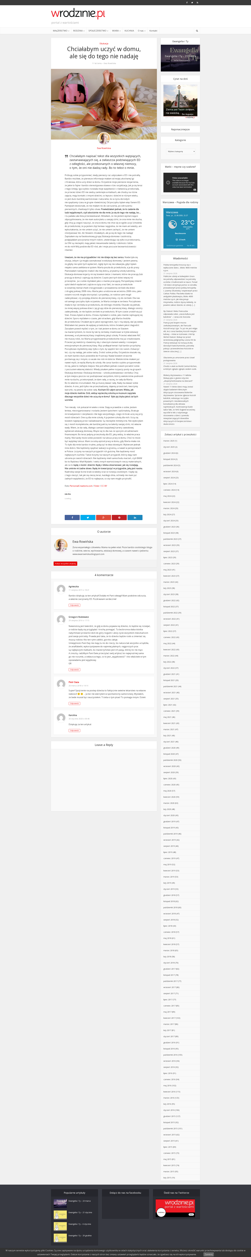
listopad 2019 (169, 827)
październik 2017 (170, 981)
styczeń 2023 (169, 594)
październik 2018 (170, 907)
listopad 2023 (169, 533)
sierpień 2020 (169, 772)
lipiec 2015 (167, 1147)
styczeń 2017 (169, 1036)
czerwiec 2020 (169, 784)
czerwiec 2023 (169, 563)
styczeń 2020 (169, 815)
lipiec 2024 (167, 483)
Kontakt (153, 30)
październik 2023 (170, 539)
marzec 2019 (168, 876)
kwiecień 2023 (169, 576)
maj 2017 (167, 1012)
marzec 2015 (168, 1171)
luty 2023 (167, 588)
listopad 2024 (169, 459)
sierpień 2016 (169, 1067)
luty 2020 (167, 809)
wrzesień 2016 (169, 1061)
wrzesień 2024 (169, 471)
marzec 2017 (168, 1024)
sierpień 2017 (169, 993)
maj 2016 (167, 1085)
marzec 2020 (168, 803)
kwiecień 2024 (169, 502)
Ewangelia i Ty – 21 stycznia (80, 1212)
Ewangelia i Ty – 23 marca (180, 56)
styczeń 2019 (169, 889)
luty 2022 (167, 662)
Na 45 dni (190, 245)
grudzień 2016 (169, 1042)
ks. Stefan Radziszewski (180, 60)
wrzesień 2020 (169, 766)
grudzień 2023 (169, 526)
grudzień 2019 (169, 821)
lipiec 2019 (167, 852)
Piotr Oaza (74, 682)
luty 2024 (167, 514)
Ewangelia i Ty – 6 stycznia (80, 1224)
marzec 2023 (168, 582)
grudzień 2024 (169, 453)
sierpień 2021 (169, 698)
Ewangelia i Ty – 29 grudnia (80, 1235)
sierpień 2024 (169, 477)
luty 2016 (167, 1104)
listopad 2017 (169, 975)
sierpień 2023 (169, 551)
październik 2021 (170, 686)
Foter (96, 485)
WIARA (115, 30)
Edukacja (104, 43)
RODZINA (78, 30)
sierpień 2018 (169, 919)
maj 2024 (167, 496)
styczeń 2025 (169, 447)
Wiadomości (180, 258)
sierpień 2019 (169, 846)
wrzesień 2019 (169, 840)
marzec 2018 (168, 950)
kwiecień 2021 (169, 723)
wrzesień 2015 (169, 1134)
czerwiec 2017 (169, 1005)
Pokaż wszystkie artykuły (65, 563)
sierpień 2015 (169, 1141)
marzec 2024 (168, 508)
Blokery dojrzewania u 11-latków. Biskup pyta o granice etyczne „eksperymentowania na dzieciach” (178, 378)
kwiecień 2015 (169, 1165)
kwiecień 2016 (169, 1091)
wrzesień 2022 (169, 619)
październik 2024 (170, 465)
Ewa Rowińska (110, 63)
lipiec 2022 (167, 631)
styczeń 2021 (169, 741)
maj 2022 (167, 643)
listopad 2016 (169, 1048)
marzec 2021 (168, 729)
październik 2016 (170, 1055)
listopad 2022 (169, 606)
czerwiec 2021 (169, 711)
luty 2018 (167, 956)
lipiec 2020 (167, 778)
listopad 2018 (169, 901)
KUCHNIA (129, 30)
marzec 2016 (168, 1098)
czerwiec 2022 (169, 637)
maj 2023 (167, 569)
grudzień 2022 (169, 600)
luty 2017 (167, 1030)
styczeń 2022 (169, 668)
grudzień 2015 (169, 1116)
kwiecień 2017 (169, 1018)
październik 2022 (170, 612)
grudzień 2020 (169, 748)
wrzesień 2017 (169, 987)
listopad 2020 (169, 754)
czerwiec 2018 (169, 932)
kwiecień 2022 (169, 649)
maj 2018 (167, 938)
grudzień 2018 (169, 895)
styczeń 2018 (169, 962)
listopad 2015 (169, 1122)
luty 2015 (167, 1177)
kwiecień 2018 (169, 944)
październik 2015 (170, 1128)
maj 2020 (167, 791)
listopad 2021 (169, 680)
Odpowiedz (74, 605)
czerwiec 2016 (169, 1079)
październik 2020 (170, 760)
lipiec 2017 (167, 999)
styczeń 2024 (169, 520)
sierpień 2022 (169, 625)
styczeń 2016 (169, 1110)
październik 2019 (170, 834)
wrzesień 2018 (169, 913)
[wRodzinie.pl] (78, 13)
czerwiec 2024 (169, 490)
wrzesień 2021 (169, 692)
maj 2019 (167, 864)
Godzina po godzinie (175, 245)
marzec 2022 (168, 655)
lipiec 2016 (167, 1073)
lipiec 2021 (167, 705)
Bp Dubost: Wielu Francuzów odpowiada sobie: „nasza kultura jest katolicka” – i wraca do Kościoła (179, 314)
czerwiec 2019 (169, 858)
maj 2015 (167, 1159)
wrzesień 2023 (169, 545)
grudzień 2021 (169, 674)
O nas (141, 30)
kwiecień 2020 (169, 797)
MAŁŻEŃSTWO (60, 30)
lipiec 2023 (167, 557)
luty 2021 (167, 735)
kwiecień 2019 (169, 870)
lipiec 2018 (167, 926)
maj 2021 (167, 717)
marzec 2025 (168, 441)
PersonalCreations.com (81, 485)
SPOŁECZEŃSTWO (97, 30)
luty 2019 (167, 883)
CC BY (104, 485)
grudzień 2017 (169, 969)
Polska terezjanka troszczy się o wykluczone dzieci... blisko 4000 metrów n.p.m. (180, 268)
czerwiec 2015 (169, 1153)
